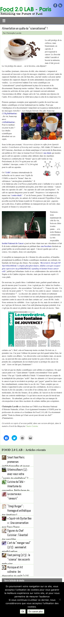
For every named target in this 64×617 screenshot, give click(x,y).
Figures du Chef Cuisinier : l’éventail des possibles (15, 535)
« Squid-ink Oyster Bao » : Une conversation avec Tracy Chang (16, 523)
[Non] (59, 599)
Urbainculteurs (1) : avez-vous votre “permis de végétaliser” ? (15, 474)
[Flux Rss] (60, 5)
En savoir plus (36, 611)
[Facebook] (55, 5)
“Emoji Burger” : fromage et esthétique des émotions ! (16, 511)
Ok (22, 611)
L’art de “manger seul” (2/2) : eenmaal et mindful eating (16, 547)
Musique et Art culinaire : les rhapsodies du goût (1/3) (15, 572)
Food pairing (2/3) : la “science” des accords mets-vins (16, 559)
